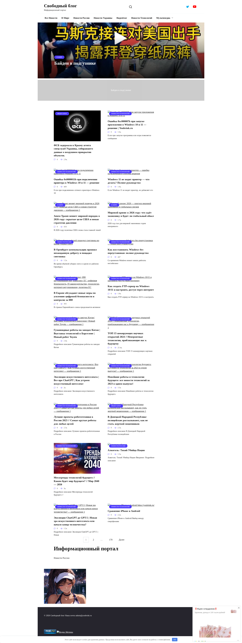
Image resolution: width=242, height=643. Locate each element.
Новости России (81, 18)
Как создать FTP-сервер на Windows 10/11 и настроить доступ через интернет (131, 288)
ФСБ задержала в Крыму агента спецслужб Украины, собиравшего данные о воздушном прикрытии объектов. (73, 150)
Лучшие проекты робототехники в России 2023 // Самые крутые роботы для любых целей (75, 420)
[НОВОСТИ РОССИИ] (77, 244)
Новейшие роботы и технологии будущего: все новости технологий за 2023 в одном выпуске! (129, 380)
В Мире (65, 18)
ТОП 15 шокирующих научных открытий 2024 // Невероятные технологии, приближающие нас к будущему (127, 338)
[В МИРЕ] (77, 210)
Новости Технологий (141, 18)
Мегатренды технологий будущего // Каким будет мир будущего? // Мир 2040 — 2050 (76, 481)
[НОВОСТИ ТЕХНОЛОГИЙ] (131, 115)
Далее (121, 540)
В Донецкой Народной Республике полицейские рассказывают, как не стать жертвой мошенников (128, 420)
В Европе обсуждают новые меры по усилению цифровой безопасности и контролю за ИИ (75, 296)
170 (110, 540)
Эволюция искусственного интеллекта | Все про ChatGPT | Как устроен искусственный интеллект (76, 380)
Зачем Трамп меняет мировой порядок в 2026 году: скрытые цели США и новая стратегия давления (77, 219)
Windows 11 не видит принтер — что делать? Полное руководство (128, 181)
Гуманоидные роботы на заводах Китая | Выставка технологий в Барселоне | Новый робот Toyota (77, 333)
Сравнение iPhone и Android (124, 510)
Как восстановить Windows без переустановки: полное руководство (128, 251)
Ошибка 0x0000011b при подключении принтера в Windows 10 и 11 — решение (76, 181)
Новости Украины (103, 18)
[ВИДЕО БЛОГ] (77, 139)
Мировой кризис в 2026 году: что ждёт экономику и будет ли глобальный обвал (131, 214)
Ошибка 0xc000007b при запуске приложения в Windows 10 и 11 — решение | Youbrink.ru (127, 124)
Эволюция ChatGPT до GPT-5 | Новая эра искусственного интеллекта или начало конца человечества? (75, 521)
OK (174, 640)
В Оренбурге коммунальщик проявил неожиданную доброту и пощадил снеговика (75, 253)
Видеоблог (122, 18)
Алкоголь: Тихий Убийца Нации (126, 450)
